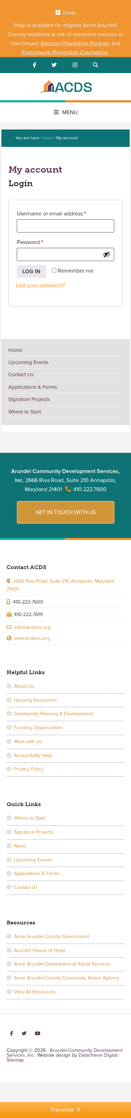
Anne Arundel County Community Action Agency (66, 978)
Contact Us (21, 374)
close (69, 12)
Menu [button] (70, 112)
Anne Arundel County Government (51, 936)
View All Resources (35, 992)
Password (41, 242)
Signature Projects (29, 399)
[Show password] (106, 254)
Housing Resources (35, 700)
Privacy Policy (28, 769)
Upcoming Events (28, 362)
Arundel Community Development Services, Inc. (65, 87)
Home (15, 350)
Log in (31, 271)
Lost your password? (40, 285)
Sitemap (15, 1060)
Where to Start (24, 412)
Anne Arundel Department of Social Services (62, 964)
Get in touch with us (66, 512)
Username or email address (62, 213)
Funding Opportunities (38, 728)
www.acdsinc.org (32, 638)
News (20, 846)
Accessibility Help (33, 755)
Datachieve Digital (98, 1055)
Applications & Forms (32, 387)
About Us (24, 686)
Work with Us (28, 742)
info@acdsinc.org (32, 627)
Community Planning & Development (53, 714)
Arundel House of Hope (40, 950)
